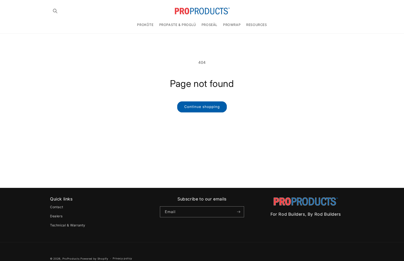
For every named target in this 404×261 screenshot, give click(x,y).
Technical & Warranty (67, 225)
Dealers (56, 216)
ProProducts (71, 258)
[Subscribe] (239, 211)
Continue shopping (202, 106)
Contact (56, 207)
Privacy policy (122, 258)
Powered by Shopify (94, 258)
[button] (55, 11)
